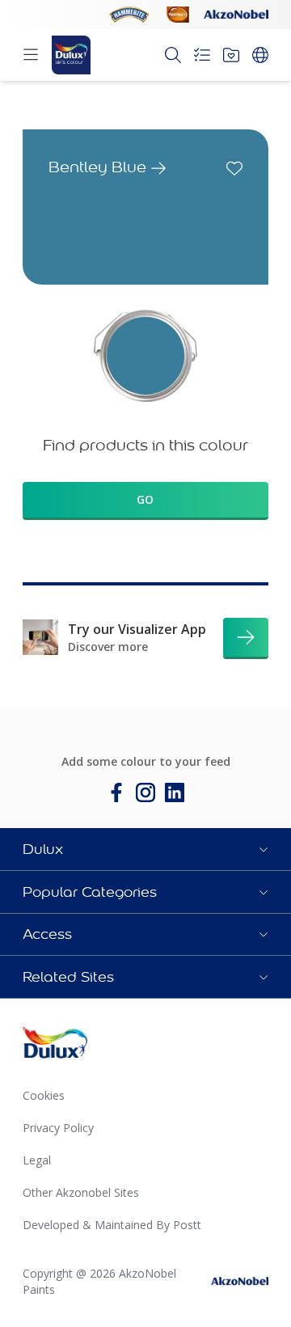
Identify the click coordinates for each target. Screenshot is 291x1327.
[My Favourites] (231, 55)
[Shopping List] (202, 55)
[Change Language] (260, 55)
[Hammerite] (129, 14)
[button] (145, 849)
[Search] (173, 55)
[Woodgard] (178, 14)
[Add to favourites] (234, 168)
